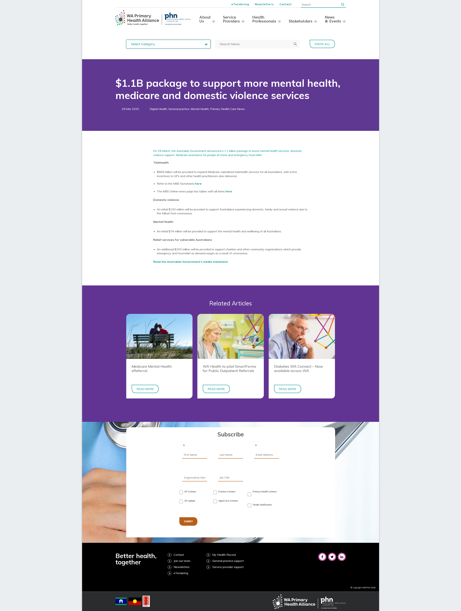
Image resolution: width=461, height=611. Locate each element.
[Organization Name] (194, 468)
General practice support (228, 561)
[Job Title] (230, 468)
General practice (178, 109)
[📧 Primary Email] (266, 446)
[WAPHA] (153, 18)
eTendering (240, 4)
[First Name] (194, 446)
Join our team (182, 561)
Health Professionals (264, 19)
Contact (285, 4)
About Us (205, 19)
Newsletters (264, 4)
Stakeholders (301, 21)
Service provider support (228, 567)
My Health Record (224, 554)
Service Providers (231, 19)
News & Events (333, 19)
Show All (322, 44)
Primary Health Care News (227, 109)
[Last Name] (230, 446)
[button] (342, 4)
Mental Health (200, 109)
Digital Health (158, 109)
